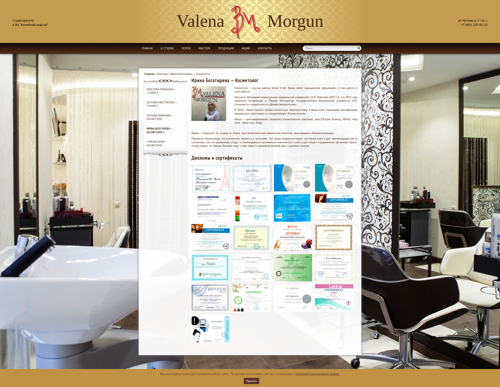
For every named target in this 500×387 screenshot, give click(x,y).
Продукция (226, 48)
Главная (147, 48)
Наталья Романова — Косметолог (160, 117)
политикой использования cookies (317, 373)
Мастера (204, 48)
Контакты (265, 48)
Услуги (186, 48)
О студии (167, 48)
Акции (246, 48)
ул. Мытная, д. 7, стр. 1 (473, 20)
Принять (251, 381)
